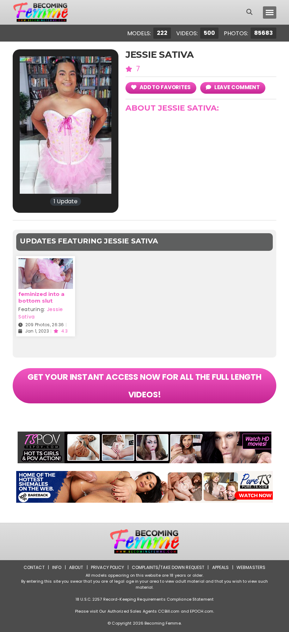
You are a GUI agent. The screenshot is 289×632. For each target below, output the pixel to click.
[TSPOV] (144, 447)
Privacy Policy (107, 567)
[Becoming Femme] (40, 12)
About (76, 567)
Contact (34, 567)
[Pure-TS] (144, 487)
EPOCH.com (201, 611)
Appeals (220, 567)
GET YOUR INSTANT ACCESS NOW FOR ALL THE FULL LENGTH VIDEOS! (144, 385)
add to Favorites (165, 87)
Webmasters (250, 567)
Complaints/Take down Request (168, 567)
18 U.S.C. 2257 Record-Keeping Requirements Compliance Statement (144, 599)
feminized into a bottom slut (41, 297)
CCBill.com (168, 611)
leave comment (236, 87)
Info (56, 567)
